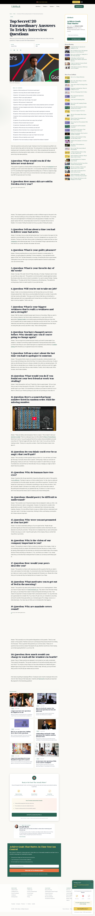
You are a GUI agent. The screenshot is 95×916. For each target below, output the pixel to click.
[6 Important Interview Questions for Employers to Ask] (22, 700)
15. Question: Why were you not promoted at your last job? (26, 127)
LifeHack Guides (14, 889)
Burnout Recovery (48, 889)
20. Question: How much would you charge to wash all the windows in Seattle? (31, 139)
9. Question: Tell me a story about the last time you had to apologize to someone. (31, 111)
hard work (41, 679)
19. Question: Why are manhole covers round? (23, 137)
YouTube (29, 903)
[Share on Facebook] (11, 50)
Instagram (18, 903)
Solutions (52, 6)
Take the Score (79, 6)
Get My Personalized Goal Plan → (34, 814)
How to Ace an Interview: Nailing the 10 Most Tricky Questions (21, 732)
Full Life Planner (30, 893)
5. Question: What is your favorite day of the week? (25, 100)
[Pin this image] (49, 190)
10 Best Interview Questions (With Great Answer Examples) (46, 761)
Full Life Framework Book (32, 891)
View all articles (22, 836)
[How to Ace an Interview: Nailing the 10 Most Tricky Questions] (21, 723)
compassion (14, 241)
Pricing (57, 6)
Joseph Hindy (13, 46)
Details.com (17, 82)
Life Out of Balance (48, 895)
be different (16, 480)
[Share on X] (17, 50)
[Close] (82, 2)
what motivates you (33, 589)
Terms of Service (66, 908)
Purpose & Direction (49, 893)
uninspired (50, 166)
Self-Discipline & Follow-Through (51, 891)
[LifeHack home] (16, 6)
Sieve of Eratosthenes (50, 437)
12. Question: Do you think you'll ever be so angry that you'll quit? (27, 120)
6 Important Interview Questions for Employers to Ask (21, 711)
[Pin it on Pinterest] (14, 50)
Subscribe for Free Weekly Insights (34, 870)
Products (45, 6)
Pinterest (23, 903)
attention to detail (15, 437)
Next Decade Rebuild (49, 896)
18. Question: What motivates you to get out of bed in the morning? (28, 134)
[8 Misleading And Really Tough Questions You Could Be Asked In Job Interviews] (47, 724)
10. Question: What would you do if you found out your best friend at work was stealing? (33, 113)
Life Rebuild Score (14, 891)
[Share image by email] (55, 190)
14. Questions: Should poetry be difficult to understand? (26, 125)
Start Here (38, 6)
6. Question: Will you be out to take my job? (23, 102)
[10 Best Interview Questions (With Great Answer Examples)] (47, 750)
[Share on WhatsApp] (53, 190)
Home (11, 13)
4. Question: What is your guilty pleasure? (22, 97)
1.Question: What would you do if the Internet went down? (26, 90)
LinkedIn (33, 903)
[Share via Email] (20, 50)
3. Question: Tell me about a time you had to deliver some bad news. (28, 95)
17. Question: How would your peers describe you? (24, 132)
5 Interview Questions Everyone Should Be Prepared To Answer (20, 759)
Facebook (13, 903)
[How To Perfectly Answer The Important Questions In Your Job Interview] (46, 698)
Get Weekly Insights (76, 39)
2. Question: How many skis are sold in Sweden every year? (26, 92)
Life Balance (13, 895)
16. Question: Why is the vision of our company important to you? (28, 130)
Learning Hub (29, 895)
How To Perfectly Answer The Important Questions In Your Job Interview (46, 710)
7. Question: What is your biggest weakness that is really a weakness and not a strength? (33, 104)
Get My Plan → (76, 2)
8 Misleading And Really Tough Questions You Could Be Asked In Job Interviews (46, 735)
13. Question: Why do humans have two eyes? (23, 122)
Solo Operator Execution (50, 898)
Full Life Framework (15, 893)
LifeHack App (29, 889)
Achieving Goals (14, 896)
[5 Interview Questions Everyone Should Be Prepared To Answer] (21, 748)
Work (14, 13)
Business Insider (21, 319)
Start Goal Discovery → (82, 908)
